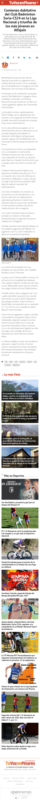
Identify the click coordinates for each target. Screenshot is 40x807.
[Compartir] (2, 57)
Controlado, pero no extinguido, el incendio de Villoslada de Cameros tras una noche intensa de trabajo (19, 441)
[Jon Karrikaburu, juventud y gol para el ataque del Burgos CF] (20, 489)
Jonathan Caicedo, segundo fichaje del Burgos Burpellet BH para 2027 (18, 594)
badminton (16, 365)
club (16, 362)
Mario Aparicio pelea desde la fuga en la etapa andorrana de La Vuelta (19, 747)
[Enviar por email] (37, 57)
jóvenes (29, 362)
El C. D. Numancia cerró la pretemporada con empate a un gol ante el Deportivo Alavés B (19, 533)
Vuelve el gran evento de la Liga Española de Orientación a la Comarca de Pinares (19, 687)
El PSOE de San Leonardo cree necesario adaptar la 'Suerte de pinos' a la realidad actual (20, 418)
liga (35, 362)
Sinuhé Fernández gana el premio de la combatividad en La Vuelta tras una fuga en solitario (19, 564)
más (6, 362)
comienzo (8, 365)
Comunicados (20, 784)
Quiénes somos (32, 778)
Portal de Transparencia (15, 781)
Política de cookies (18, 778)
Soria (11, 362)
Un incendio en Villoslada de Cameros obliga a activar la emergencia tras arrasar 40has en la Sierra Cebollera (19, 396)
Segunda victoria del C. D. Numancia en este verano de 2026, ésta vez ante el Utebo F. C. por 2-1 (18, 717)
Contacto (6, 778)
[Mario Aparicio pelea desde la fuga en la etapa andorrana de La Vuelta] (20, 733)
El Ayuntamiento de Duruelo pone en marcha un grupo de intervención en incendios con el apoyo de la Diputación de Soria (20, 462)
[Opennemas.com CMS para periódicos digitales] (21, 795)
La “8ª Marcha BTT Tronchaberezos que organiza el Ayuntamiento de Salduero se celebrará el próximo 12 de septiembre (19, 658)
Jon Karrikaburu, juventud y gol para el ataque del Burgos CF (18, 503)
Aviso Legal (29, 781)
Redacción (14, 63)
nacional (22, 362)
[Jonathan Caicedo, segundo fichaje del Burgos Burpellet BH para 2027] (20, 580)
